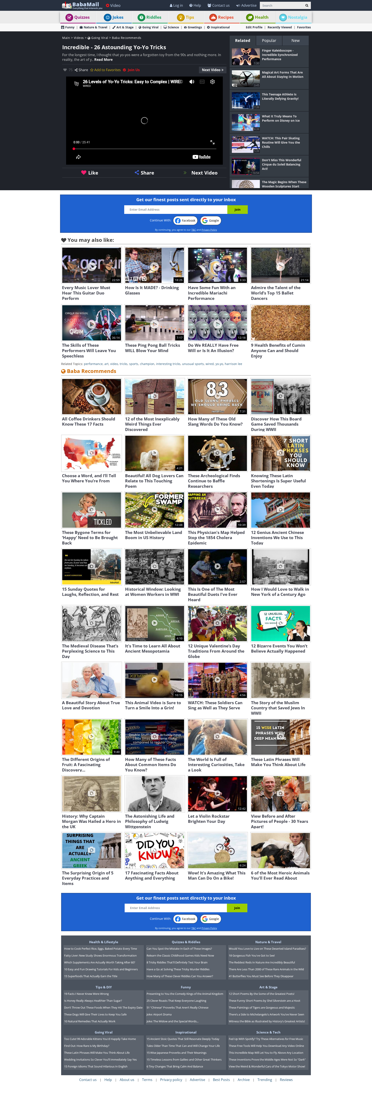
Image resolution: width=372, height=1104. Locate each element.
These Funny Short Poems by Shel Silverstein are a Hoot (264, 1001)
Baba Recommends (126, 38)
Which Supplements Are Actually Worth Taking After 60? (99, 962)
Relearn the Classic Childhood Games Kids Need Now (180, 955)
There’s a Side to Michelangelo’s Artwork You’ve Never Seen (266, 1014)
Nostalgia (297, 17)
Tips (190, 17)
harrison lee (233, 364)
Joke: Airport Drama (159, 1014)
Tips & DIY (104, 987)
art (106, 364)
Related (242, 40)
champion (147, 364)
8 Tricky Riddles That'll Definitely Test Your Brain (177, 962)
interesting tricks (168, 364)
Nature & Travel (95, 27)
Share (83, 69)
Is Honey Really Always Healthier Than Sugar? (93, 1001)
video (114, 364)
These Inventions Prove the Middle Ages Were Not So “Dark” (267, 1059)
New (295, 40)
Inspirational (220, 27)
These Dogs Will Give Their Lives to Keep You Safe (95, 1014)
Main (66, 38)
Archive (244, 1079)
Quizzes (82, 17)
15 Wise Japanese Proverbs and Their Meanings (176, 1053)
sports (133, 364)
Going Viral (150, 27)
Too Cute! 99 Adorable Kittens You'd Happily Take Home (100, 1039)
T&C (193, 229)
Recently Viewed (280, 27)
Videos (79, 38)
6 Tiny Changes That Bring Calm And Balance (175, 1066)
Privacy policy (171, 1079)
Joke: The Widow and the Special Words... (172, 1021)
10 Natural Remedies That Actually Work (89, 1021)
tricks (123, 364)
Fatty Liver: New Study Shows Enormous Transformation (100, 955)
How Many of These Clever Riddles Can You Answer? (180, 976)
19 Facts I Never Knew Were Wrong (86, 994)
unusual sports (193, 364)
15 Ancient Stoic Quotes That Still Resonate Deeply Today (183, 1039)
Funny (69, 27)
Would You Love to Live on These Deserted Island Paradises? (267, 949)
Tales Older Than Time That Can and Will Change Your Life (183, 1046)
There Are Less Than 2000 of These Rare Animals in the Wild (266, 969)
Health (261, 17)
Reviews (286, 1079)
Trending (264, 1079)
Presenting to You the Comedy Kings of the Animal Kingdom (185, 994)
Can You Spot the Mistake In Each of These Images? (179, 949)
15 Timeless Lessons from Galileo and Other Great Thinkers (184, 1059)
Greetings (195, 27)
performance (93, 364)
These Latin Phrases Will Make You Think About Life (97, 1053)
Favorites (304, 27)
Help (197, 5)
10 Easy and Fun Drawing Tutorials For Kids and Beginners (101, 969)
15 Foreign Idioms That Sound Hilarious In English (95, 1066)
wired (210, 364)
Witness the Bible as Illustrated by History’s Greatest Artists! (267, 1021)
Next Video (211, 69)
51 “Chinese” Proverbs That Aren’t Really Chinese (177, 1007)
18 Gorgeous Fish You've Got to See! (252, 955)
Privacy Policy (209, 229)
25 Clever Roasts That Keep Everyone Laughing (176, 1001)
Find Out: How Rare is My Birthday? (86, 1046)
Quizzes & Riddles (186, 942)
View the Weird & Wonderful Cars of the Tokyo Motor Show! (267, 1066)
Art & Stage (124, 27)
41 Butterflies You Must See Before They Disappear (261, 976)
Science (173, 27)
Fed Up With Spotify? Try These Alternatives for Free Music (266, 1039)
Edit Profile (254, 27)
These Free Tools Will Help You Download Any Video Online (266, 1046)
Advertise (249, 5)
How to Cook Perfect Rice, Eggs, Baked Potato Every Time (100, 949)
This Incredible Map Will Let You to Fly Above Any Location (266, 1053)
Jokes (118, 17)
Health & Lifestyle (103, 942)
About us (127, 1079)
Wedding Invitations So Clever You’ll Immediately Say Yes (100, 1059)
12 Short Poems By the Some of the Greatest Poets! (261, 994)
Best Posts (221, 1079)
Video (115, 5)
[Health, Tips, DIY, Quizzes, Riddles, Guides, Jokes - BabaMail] (82, 5)
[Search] (307, 5)
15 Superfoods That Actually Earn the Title (90, 976)
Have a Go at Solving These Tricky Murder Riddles (178, 969)
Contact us (221, 5)
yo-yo (219, 364)
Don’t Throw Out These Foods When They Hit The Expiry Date (103, 1007)
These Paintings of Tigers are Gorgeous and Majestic (262, 1007)
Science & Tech (268, 1032)
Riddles (153, 17)
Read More (103, 59)
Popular (269, 40)
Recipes (226, 17)
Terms (147, 1079)
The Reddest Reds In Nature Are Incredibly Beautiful (262, 962)
